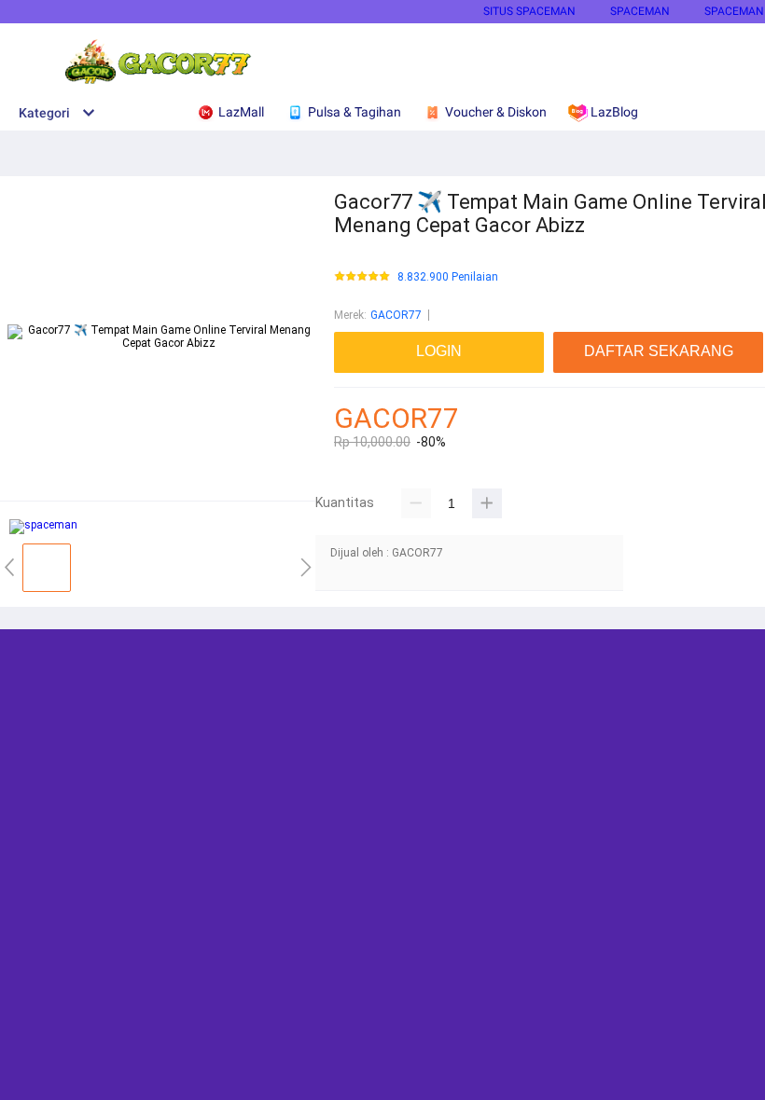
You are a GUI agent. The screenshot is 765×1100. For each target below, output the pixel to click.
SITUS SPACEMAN (529, 11)
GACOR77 (396, 315)
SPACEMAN (640, 11)
